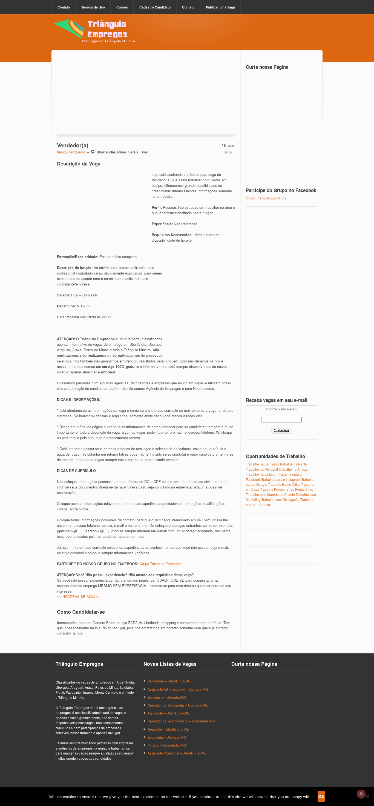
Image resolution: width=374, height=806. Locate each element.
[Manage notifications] (361, 794)
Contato (63, 7)
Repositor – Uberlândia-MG (168, 729)
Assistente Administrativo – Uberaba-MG (178, 689)
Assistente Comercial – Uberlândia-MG (177, 753)
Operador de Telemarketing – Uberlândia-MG (181, 721)
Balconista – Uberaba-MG (167, 697)
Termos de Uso (93, 7)
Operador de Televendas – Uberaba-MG (178, 705)
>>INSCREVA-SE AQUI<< (78, 596)
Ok (321, 796)
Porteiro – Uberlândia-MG (167, 745)
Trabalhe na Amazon (294, 469)
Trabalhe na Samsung (262, 464)
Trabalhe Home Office (284, 484)
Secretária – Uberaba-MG (167, 737)
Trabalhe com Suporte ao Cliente (270, 494)
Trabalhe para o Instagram (281, 479)
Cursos (122, 7)
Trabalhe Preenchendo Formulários (286, 489)
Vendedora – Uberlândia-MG (169, 681)
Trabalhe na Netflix (293, 464)
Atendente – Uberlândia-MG (168, 713)
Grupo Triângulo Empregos (160, 563)
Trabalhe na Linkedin (261, 474)
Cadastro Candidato (155, 7)
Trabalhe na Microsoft (262, 469)
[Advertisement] (146, 95)
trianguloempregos (71, 152)
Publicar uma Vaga (220, 7)
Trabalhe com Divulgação (280, 499)
